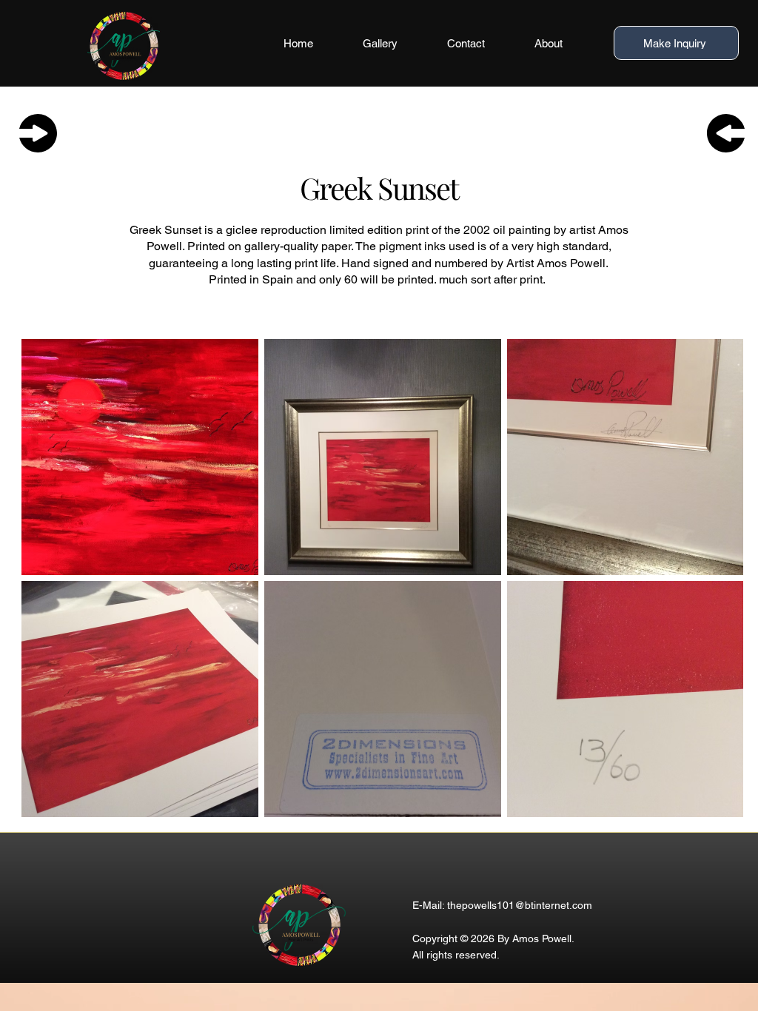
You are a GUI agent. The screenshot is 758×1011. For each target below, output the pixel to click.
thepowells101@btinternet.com (519, 905)
